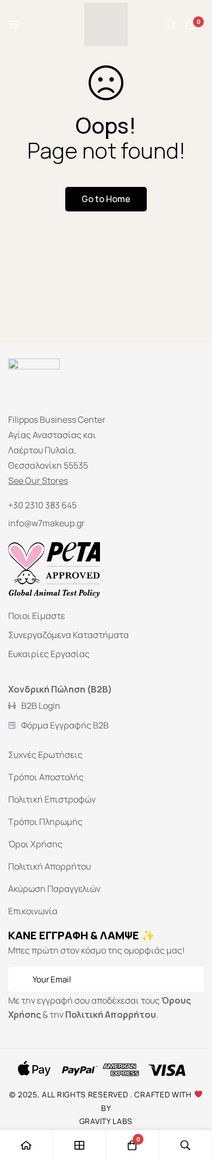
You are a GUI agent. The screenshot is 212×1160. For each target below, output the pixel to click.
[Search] (170, 24)
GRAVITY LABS (106, 1121)
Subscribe (191, 979)
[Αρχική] (26, 1145)
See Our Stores (38, 480)
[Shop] (80, 1145)
